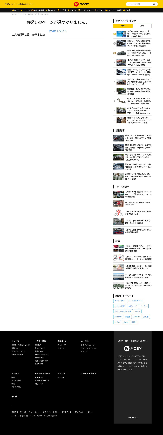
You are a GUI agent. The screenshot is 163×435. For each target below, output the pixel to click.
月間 (142, 26)
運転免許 (38, 345)
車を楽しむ (52, 10)
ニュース (26, 10)
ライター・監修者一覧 (19, 416)
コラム (117, 322)
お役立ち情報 (39, 10)
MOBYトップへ (58, 30)
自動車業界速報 (17, 354)
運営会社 (14, 412)
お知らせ (89, 412)
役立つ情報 (39, 364)
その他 (127, 10)
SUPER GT (39, 377)
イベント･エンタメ (18, 351)
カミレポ (61, 377)
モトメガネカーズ (135, 301)
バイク (137, 311)
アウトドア (62, 345)
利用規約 (23, 412)
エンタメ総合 (16, 387)
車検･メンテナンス (42, 354)
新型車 (127, 317)
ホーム (16, 10)
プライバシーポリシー (51, 412)
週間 (123, 26)
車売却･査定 (39, 357)
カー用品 (63, 10)
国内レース (39, 384)
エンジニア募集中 (50, 416)
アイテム (84, 351)
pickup (126, 322)
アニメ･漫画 (16, 381)
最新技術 (14, 348)
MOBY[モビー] (16, 14)
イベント (100, 10)
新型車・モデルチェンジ (20, 345)
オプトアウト (66, 412)
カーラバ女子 (120, 301)
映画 (13, 377)
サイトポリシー (35, 412)
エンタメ (73, 10)
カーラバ (144, 306)
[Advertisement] (57, 68)
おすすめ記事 (120, 306)
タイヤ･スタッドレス (89, 348)
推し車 (145, 317)
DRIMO (137, 317)
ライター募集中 (36, 416)
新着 (133, 322)
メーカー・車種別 (114, 10)
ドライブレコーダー (88, 345)
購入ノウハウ (40, 348)
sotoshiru (118, 317)
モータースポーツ (87, 10)
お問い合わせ (79, 412)
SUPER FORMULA (42, 381)
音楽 (13, 384)
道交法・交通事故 (41, 361)
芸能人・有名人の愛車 (123, 311)
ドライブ (61, 348)
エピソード (132, 306)
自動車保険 (39, 351)
